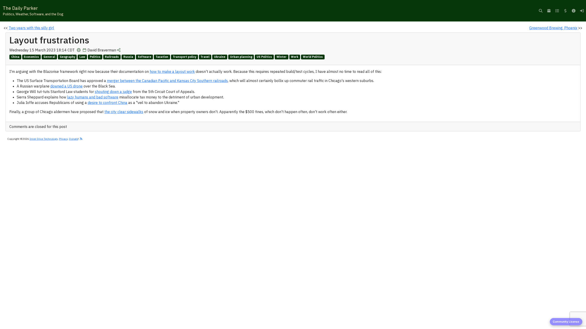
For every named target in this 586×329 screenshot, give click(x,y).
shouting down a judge (113, 91)
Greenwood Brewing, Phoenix (553, 28)
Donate (73, 139)
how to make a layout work (172, 71)
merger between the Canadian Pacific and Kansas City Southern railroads (167, 80)
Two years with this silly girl (31, 28)
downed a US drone (66, 86)
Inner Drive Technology (44, 139)
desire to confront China (107, 102)
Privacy (63, 139)
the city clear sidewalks (123, 111)
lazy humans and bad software (92, 97)
